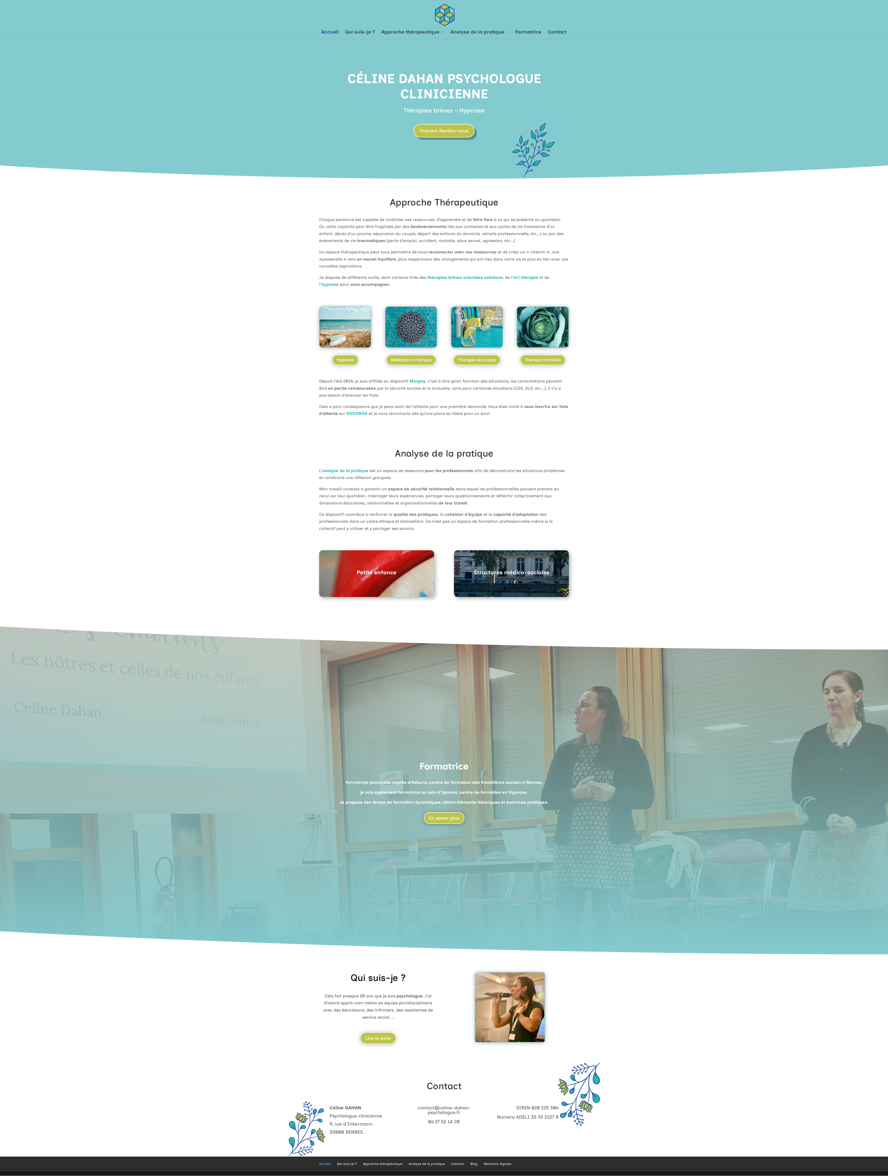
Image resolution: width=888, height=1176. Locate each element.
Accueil (330, 32)
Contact (557, 32)
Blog (474, 1164)
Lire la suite (378, 1038)
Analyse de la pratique (477, 32)
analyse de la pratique (345, 470)
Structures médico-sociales (511, 572)
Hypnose (345, 359)
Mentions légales (497, 1164)
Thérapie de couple (477, 359)
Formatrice (528, 32)
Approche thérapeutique (410, 32)
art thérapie (525, 277)
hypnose (330, 284)
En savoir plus (444, 818)
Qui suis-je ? (360, 32)
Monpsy (418, 381)
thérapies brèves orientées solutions (465, 277)
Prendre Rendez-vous (444, 131)
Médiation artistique (411, 359)
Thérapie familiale (543, 359)
